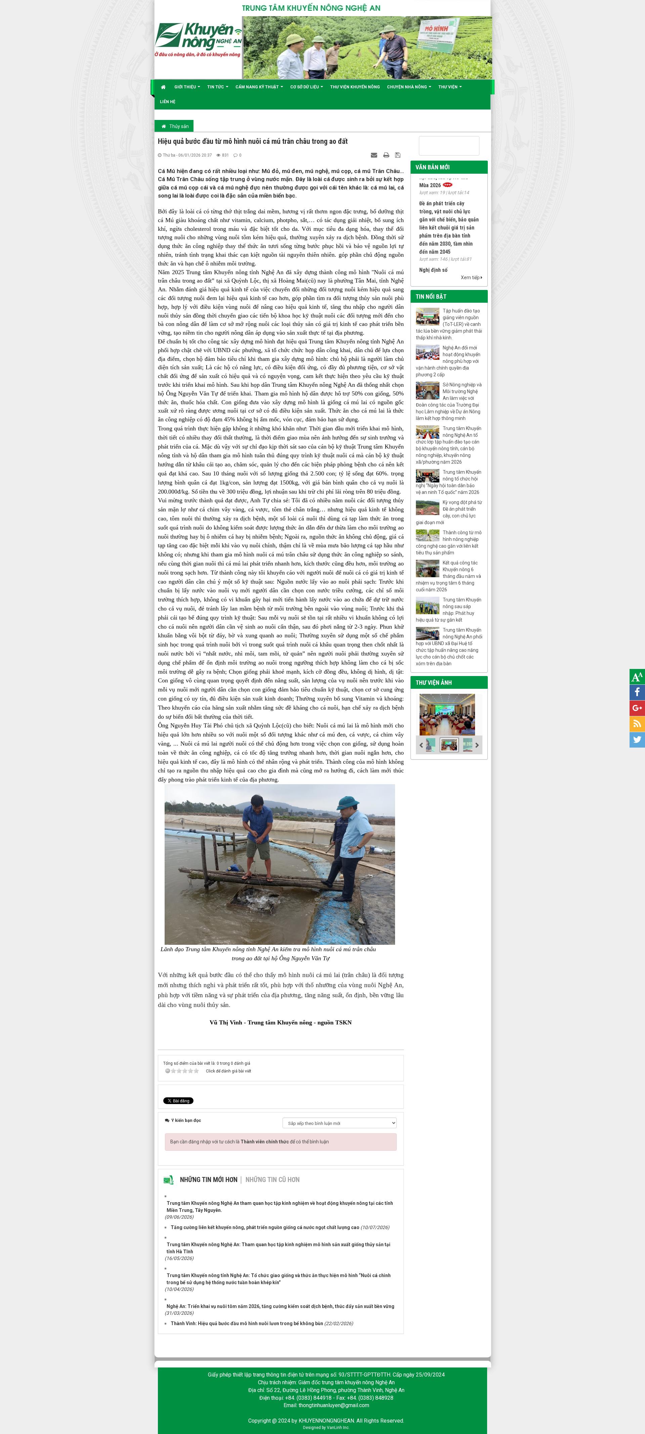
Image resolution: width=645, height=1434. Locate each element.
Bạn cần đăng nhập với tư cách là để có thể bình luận (249, 1141)
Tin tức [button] (216, 87)
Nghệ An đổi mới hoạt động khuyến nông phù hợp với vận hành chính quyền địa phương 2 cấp (448, 361)
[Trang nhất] (164, 87)
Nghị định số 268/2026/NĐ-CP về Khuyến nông (441, 258)
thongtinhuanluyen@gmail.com (334, 1405)
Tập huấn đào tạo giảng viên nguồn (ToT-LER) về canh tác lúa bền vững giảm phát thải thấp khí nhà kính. (449, 324)
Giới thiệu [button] (185, 87)
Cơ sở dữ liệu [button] (305, 87)
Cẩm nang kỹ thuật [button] (257, 87)
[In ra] (387, 155)
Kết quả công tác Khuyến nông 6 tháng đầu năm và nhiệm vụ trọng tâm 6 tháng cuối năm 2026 (448, 576)
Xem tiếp (471, 277)
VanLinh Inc (338, 1427)
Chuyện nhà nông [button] (407, 87)
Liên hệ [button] (167, 101)
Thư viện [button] (448, 87)
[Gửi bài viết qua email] (375, 155)
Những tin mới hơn (209, 1180)
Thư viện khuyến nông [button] (355, 87)
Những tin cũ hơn (273, 1180)
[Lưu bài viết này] (398, 155)
